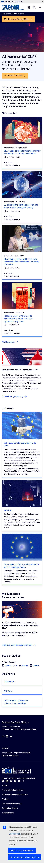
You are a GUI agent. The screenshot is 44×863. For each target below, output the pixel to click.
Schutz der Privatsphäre (11, 803)
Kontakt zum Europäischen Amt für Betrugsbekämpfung (16, 754)
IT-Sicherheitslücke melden (13, 790)
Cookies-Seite (15, 834)
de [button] (28, 7)
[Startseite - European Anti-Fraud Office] (13, 7)
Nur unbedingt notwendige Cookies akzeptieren (25, 857)
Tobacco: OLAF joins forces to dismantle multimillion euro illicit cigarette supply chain (18, 319)
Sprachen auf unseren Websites (15, 794)
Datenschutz (9, 681)
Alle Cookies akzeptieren (21, 850)
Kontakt (5, 785)
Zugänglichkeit (8, 813)
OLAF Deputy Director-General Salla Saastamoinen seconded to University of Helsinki (21, 262)
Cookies (5, 799)
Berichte (7, 510)
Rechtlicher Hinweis (10, 808)
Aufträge (8, 691)
